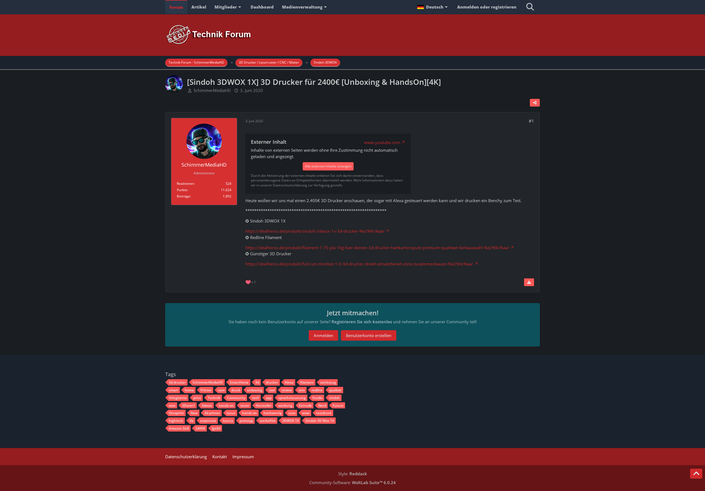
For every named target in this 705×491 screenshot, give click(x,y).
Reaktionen (185, 183)
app (269, 397)
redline (316, 390)
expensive (208, 420)
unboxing (254, 390)
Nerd (322, 405)
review (286, 390)
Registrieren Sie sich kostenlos (362, 321)
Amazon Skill (179, 428)
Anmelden (323, 335)
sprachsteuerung (292, 397)
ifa (192, 420)
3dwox (207, 405)
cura (291, 413)
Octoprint (176, 413)
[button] (433, 7)
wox (172, 405)
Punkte (182, 190)
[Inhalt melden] (529, 282)
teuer (244, 405)
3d (257, 382)
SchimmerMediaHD (212, 90)
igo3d (216, 428)
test (302, 390)
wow (306, 413)
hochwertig (273, 413)
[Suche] (530, 7)
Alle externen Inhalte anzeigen (328, 166)
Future (338, 405)
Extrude (305, 405)
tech (255, 397)
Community (236, 397)
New (194, 413)
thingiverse (178, 397)
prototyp (246, 420)
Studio (317, 397)
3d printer (212, 413)
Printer (206, 390)
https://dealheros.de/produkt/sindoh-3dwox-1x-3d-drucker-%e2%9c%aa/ (314, 231)
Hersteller (264, 405)
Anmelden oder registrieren (486, 7)
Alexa (289, 382)
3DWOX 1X (290, 420)
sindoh (334, 397)
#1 (531, 121)
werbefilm (268, 420)
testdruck (324, 413)
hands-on (226, 405)
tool (272, 390)
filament (307, 382)
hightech (176, 420)
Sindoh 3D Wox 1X (319, 420)
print (197, 397)
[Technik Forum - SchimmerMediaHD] (352, 35)
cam (221, 390)
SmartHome (239, 382)
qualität (335, 390)
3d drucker (177, 382)
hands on (249, 413)
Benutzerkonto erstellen (368, 335)
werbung (285, 405)
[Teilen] (535, 103)
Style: (352, 473)
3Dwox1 (188, 405)
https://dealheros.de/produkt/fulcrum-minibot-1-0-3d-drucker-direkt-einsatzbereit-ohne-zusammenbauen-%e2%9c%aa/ (359, 264)
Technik (214, 397)
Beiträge (183, 196)
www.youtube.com (382, 142)
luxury (228, 420)
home (189, 390)
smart (173, 390)
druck (235, 390)
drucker (272, 382)
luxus (231, 413)
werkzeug (328, 382)
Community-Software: (352, 482)
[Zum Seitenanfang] (696, 474)
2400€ (200, 428)
